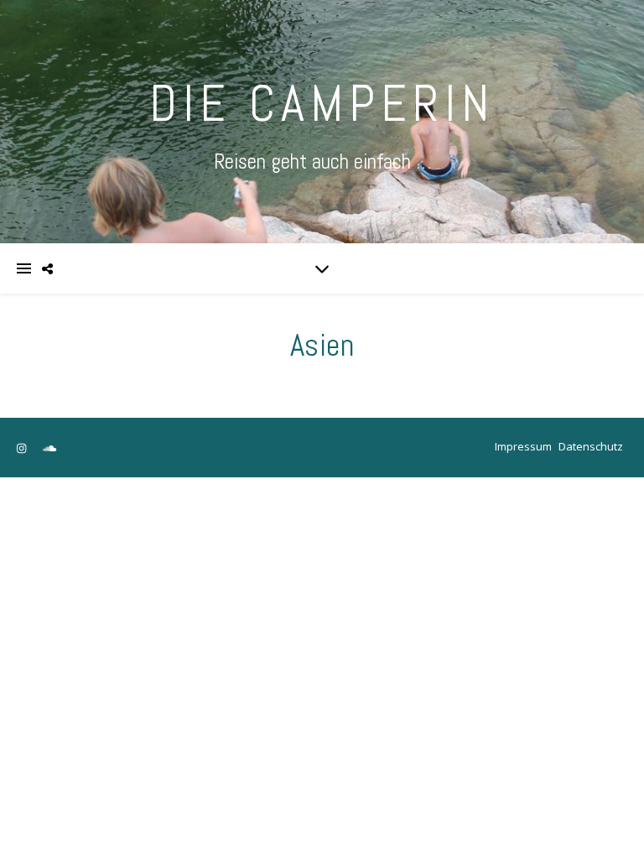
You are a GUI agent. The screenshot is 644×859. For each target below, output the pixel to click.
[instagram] (23, 448)
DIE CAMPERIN (322, 103)
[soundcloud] (49, 448)
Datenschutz (590, 446)
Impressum (523, 446)
